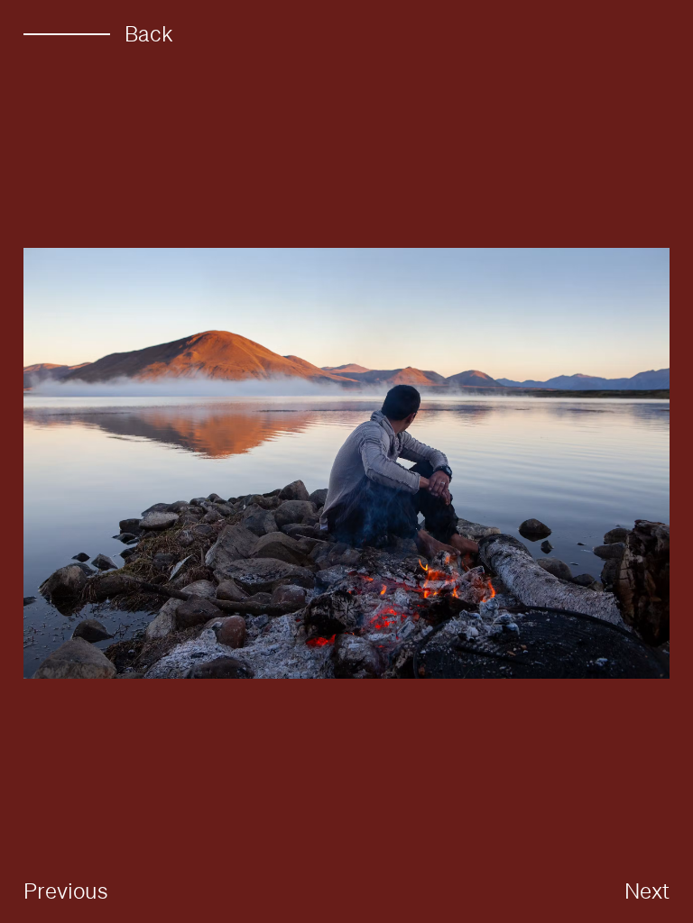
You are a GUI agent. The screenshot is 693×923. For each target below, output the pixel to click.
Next (647, 890)
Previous (65, 890)
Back (149, 34)
